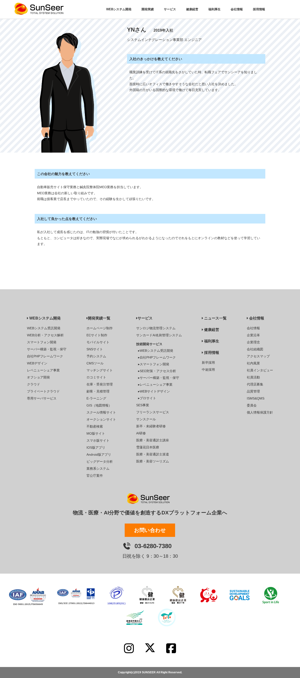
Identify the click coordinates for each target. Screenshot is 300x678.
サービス (145, 318)
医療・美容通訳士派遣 (152, 454)
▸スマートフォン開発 (153, 364)
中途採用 (208, 369)
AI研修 (141, 433)
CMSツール (95, 363)
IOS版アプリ (95, 447)
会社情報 (256, 318)
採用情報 (211, 353)
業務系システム (97, 468)
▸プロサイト (147, 398)
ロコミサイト (96, 377)
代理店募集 (255, 384)
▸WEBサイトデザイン (154, 391)
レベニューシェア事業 (43, 370)
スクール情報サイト (101, 412)
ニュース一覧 (215, 318)
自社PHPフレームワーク (45, 356)
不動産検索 (94, 426)
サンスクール (146, 419)
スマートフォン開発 (41, 342)
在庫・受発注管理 (99, 384)
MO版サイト (95, 433)
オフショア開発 (38, 377)
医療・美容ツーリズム (152, 461)
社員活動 (253, 377)
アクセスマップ (258, 356)
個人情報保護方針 (260, 412)
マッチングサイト (99, 370)
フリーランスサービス (152, 412)
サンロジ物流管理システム (156, 328)
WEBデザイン (37, 363)
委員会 (252, 405)
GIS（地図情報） (99, 405)
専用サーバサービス (41, 398)
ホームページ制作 (99, 328)
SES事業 (142, 405)
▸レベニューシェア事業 (155, 384)
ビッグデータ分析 (99, 461)
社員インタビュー (260, 370)
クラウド (33, 384)
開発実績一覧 (99, 318)
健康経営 (211, 330)
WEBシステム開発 (44, 318)
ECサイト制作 (96, 335)
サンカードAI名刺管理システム (159, 335)
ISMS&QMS (255, 398)
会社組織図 (255, 349)
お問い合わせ (150, 530)
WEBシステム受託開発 (43, 328)
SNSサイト (94, 349)
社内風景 (253, 363)
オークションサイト (101, 419)
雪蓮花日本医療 (147, 447)
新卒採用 (208, 362)
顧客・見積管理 (97, 391)
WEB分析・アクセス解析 (45, 335)
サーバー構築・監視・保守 (46, 349)
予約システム (96, 356)
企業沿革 (253, 335)
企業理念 (253, 342)
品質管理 (253, 391)
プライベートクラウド (43, 391)
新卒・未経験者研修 (151, 426)
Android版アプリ (98, 454)
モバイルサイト (97, 342)
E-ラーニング (96, 398)
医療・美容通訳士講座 (152, 440)
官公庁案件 (94, 475)
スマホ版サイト (97, 440)
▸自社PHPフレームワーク (157, 357)
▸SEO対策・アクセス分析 (157, 371)
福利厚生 (211, 341)
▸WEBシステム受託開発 (155, 350)
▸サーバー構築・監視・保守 (158, 378)
